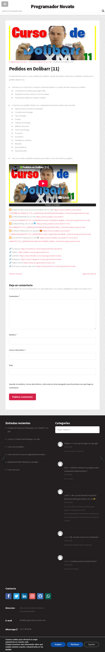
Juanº (66, 495)
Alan (66, 467)
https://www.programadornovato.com (39, 262)
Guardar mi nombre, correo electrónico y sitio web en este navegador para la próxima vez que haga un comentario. (51, 386)
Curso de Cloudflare (16, 447)
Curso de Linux (14, 469)
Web (11, 365)
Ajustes (91, 644)
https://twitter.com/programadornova (33, 252)
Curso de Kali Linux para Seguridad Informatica (26, 454)
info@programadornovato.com (33, 620)
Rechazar (75, 644)
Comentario (14, 296)
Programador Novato (52, 6)
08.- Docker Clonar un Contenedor (84, 537)
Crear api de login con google (85, 443)
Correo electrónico (17, 350)
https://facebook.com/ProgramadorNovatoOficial (41, 249)
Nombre (13, 335)
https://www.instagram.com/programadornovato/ (41, 259)
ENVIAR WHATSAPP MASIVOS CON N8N (23, 462)
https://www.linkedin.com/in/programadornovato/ (40, 255)
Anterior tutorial (15, 274)
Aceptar (58, 644)
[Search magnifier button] (103, 11)
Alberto (67, 443)
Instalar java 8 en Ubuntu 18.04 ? (84, 561)
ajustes (8, 649)
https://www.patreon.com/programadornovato (56, 266)
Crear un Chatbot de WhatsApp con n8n (24, 439)
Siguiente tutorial (89, 274)
